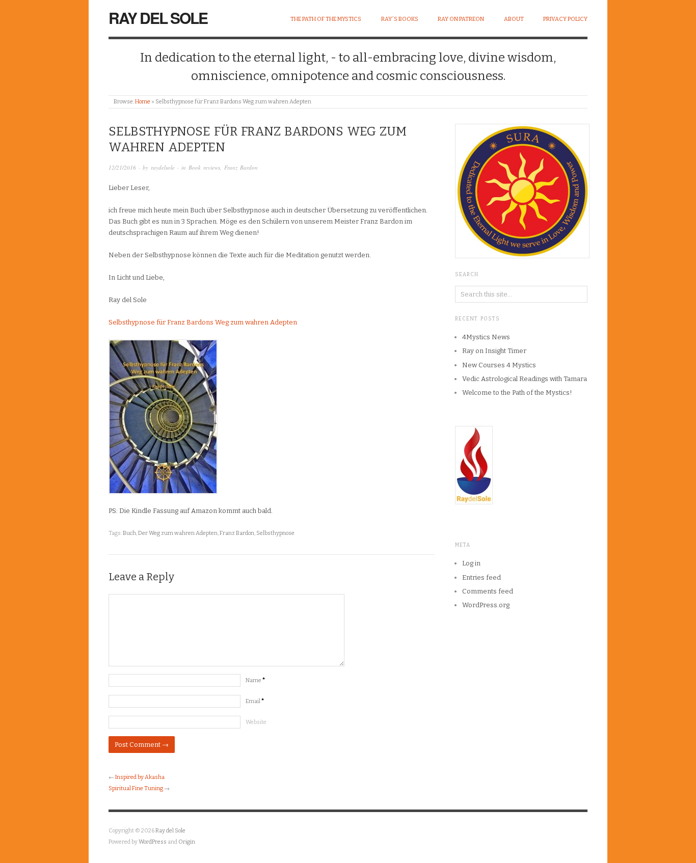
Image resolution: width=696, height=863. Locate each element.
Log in (471, 563)
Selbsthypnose (275, 533)
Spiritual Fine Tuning (136, 788)
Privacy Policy (565, 19)
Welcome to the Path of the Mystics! (517, 392)
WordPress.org (486, 605)
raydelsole (163, 167)
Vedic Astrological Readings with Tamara (524, 379)
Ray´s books (399, 19)
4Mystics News (486, 337)
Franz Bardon (241, 167)
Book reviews (204, 167)
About (514, 19)
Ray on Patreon (461, 19)
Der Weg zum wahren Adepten (178, 533)
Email (255, 701)
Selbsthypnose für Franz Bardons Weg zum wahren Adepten (203, 322)
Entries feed (481, 577)
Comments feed (487, 591)
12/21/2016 (122, 167)
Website (256, 722)
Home (142, 101)
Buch (129, 533)
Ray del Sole (158, 18)
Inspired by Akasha (140, 777)
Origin (186, 842)
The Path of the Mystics (325, 19)
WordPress (153, 842)
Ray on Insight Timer (494, 351)
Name (255, 680)
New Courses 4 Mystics (499, 365)
